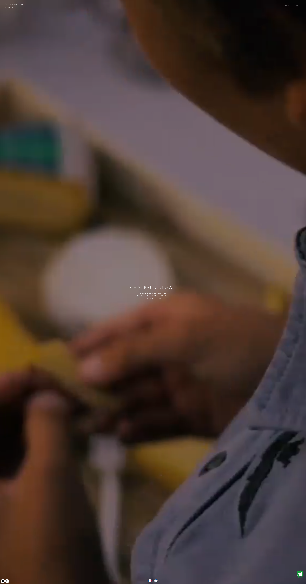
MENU (288, 6)
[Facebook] (3, 581)
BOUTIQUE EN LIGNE (14, 7)
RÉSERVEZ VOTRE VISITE (15, 4)
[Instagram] (7, 581)
